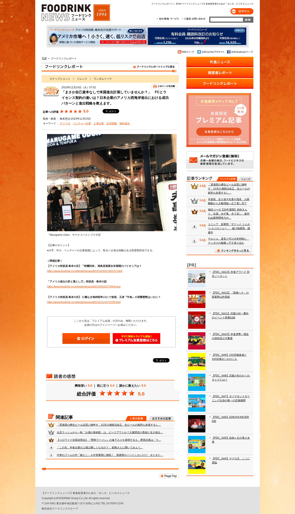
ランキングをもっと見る (233, 250)
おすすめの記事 (160, 418)
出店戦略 (111, 123)
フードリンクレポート (110, 67)
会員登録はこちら (136, 338)
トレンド (82, 78)
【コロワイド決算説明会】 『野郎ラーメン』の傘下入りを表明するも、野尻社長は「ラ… (109, 439)
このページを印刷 (164, 86)
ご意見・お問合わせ (193, 19)
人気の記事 (135, 418)
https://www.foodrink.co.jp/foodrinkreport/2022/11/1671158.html (84, 302)
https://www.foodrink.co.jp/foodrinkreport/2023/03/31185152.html (84, 271)
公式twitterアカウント (211, 52)
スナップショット (60, 78)
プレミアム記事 (227, 179)
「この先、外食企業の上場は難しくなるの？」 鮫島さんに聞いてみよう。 (100, 447)
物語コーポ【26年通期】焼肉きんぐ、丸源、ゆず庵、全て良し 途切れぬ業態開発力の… (228, 213)
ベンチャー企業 (82, 123)
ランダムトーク (103, 78)
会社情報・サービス (168, 19)
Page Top (169, 475)
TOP (44, 58)
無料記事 (245, 179)
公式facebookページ (239, 52)
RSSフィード (186, 52)
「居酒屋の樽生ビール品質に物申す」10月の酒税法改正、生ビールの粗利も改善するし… (109, 424)
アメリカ (65, 123)
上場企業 (99, 123)
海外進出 (124, 123)
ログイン (241, 11)
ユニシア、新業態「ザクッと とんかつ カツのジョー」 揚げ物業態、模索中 (229, 228)
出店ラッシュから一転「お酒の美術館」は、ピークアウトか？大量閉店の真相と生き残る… (110, 432)
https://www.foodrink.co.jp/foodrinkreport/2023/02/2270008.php (84, 286)
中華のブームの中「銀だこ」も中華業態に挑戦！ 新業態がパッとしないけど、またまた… (110, 455)
